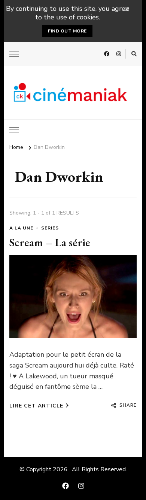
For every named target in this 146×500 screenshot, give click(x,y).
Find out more (67, 31)
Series (50, 228)
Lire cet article (36, 405)
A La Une (21, 228)
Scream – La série (49, 242)
